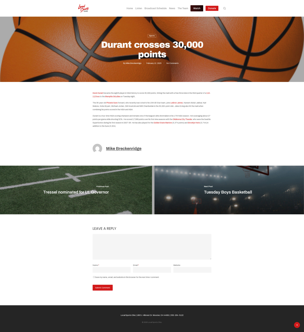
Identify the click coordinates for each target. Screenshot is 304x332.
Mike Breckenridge (133, 63)
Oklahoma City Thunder (182, 119)
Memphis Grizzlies (112, 96)
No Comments (172, 63)
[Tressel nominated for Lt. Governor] (76, 190)
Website (176, 265)
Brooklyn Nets (194, 123)
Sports (152, 36)
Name (96, 265)
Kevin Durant (98, 93)
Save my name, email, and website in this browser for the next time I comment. (127, 277)
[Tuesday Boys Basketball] (228, 190)
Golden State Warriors (163, 123)
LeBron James (177, 103)
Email (136, 265)
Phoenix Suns (112, 103)
